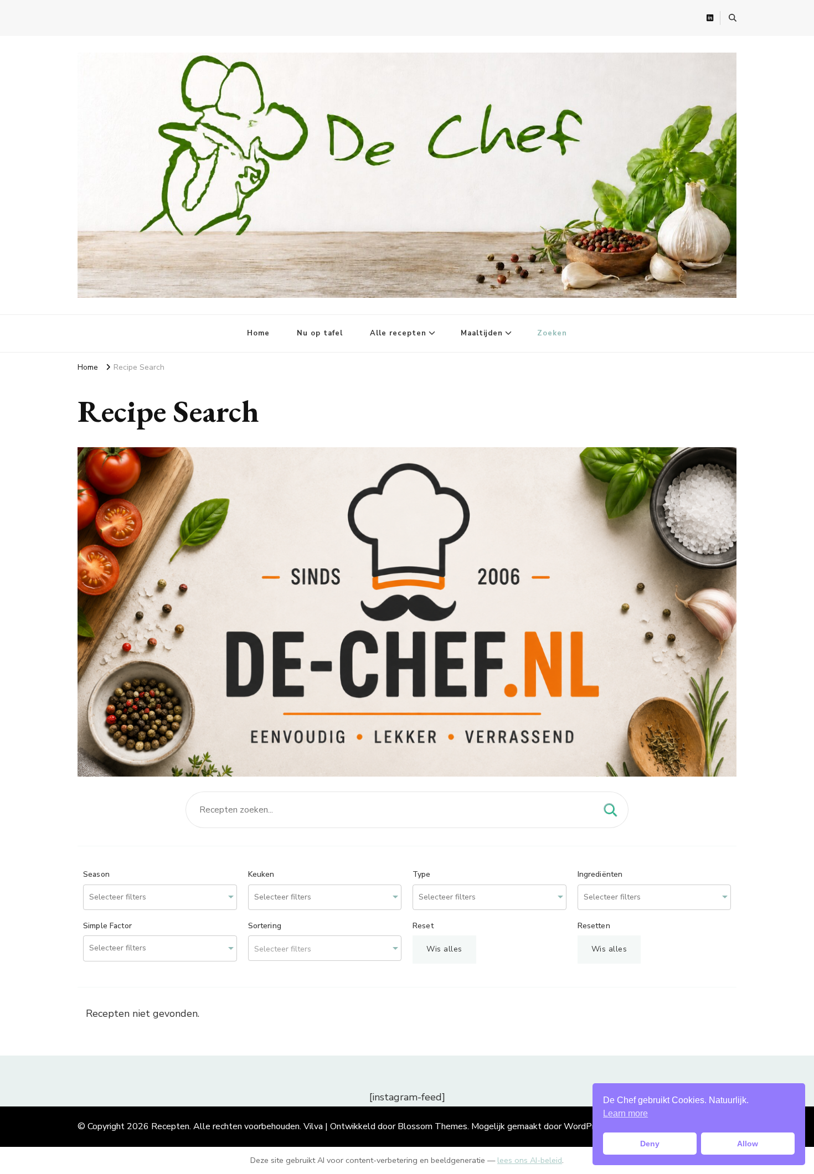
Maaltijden (482, 333)
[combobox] (160, 897)
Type (422, 875)
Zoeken (552, 333)
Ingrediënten (600, 875)
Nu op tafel (320, 333)
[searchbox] (132, 897)
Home (258, 333)
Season (96, 875)
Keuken (261, 875)
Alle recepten (398, 333)
